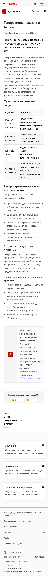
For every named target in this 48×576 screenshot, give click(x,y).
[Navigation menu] (4, 3)
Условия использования (28, 565)
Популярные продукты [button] (13, 544)
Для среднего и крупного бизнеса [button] (17, 521)
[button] (35, 4)
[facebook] (5, 557)
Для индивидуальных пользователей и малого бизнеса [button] (22, 514)
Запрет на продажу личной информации (17, 572)
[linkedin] (19, 557)
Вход (42, 3)
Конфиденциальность (11, 565)
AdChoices (38, 572)
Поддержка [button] (8, 532)
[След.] (34, 422)
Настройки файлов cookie (12, 568)
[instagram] (10, 557)
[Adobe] (13, 3)
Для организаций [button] (11, 527)
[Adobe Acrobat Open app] (44, 11)
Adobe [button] (6, 538)
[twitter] (14, 557)
